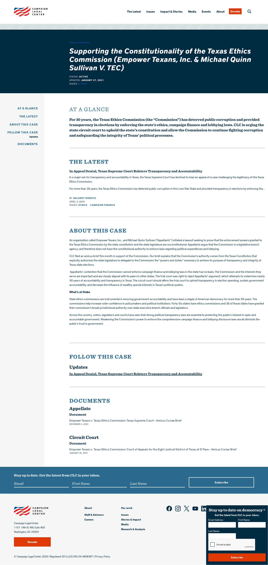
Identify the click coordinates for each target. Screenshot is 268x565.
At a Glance (28, 108)
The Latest (134, 11)
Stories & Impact (131, 519)
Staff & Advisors (94, 514)
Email (18, 483)
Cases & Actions (79, 42)
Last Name (213, 531)
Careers (89, 519)
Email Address (215, 519)
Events (206, 11)
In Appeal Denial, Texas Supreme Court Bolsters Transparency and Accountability (135, 171)
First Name (244, 519)
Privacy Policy (102, 556)
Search (249, 11)
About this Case (23, 124)
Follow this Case (22, 132)
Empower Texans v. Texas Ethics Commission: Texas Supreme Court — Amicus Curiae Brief (125, 420)
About (220, 11)
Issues (150, 11)
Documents (28, 144)
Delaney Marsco (84, 198)
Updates (33, 136)
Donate (235, 11)
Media (192, 11)
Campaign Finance (102, 204)
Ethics (82, 83)
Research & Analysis (133, 529)
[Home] (35, 11)
